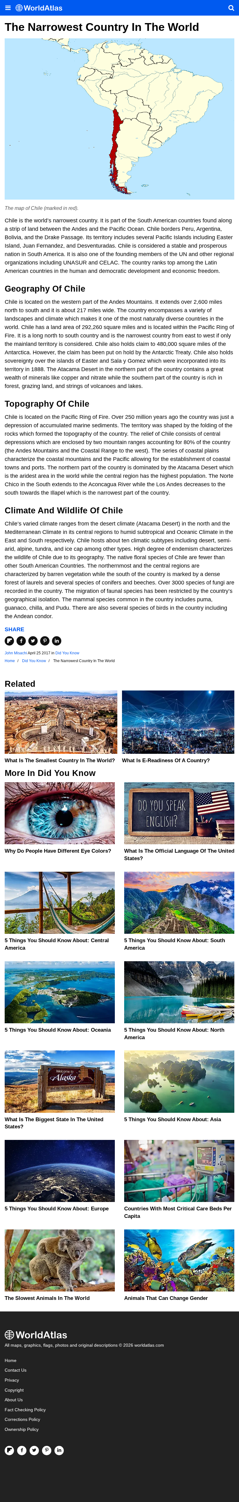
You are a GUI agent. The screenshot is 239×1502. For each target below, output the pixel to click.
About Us (14, 1400)
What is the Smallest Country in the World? (60, 760)
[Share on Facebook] (21, 641)
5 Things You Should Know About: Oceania (58, 1030)
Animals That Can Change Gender (166, 1298)
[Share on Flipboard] (9, 641)
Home (10, 1360)
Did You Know (67, 653)
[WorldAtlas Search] (231, 8)
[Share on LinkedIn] (56, 641)
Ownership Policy (22, 1429)
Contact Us (15, 1370)
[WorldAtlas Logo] (41, 8)
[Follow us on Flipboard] (9, 1450)
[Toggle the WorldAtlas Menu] (8, 8)
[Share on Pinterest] (44, 641)
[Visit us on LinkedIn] (59, 1450)
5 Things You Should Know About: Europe (57, 1209)
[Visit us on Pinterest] (46, 1450)
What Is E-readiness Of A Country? (166, 760)
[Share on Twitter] (33, 641)
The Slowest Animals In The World (47, 1298)
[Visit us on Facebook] (21, 1450)
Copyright (14, 1390)
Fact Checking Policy (25, 1410)
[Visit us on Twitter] (34, 1450)
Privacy (12, 1380)
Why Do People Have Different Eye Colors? (58, 851)
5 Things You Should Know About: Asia (172, 1119)
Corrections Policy (22, 1419)
